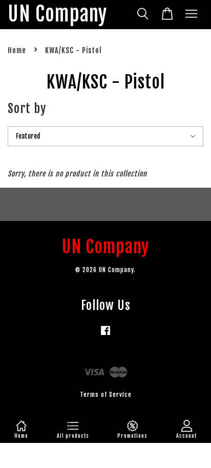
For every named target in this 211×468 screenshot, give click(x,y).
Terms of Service (106, 394)
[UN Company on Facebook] (105, 335)
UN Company (57, 15)
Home (17, 50)
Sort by (27, 108)
